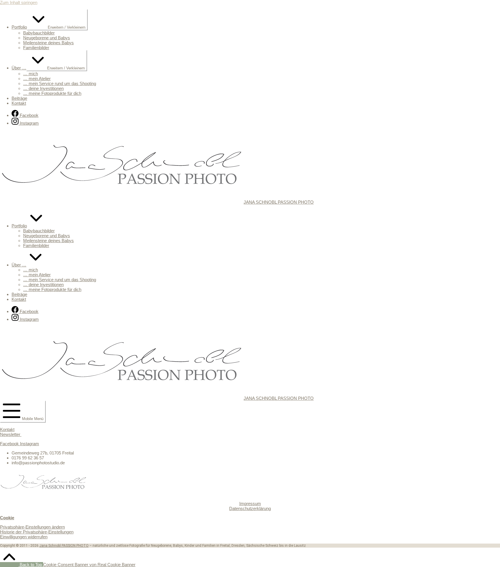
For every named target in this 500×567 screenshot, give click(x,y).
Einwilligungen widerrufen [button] (23, 536)
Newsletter (10, 434)
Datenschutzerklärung (250, 508)
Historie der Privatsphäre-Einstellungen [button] (36, 531)
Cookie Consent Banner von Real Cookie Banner (89, 564)
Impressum (250, 503)
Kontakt (7, 429)
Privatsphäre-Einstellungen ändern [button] (32, 526)
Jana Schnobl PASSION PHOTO (64, 546)
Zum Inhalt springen (18, 2)
